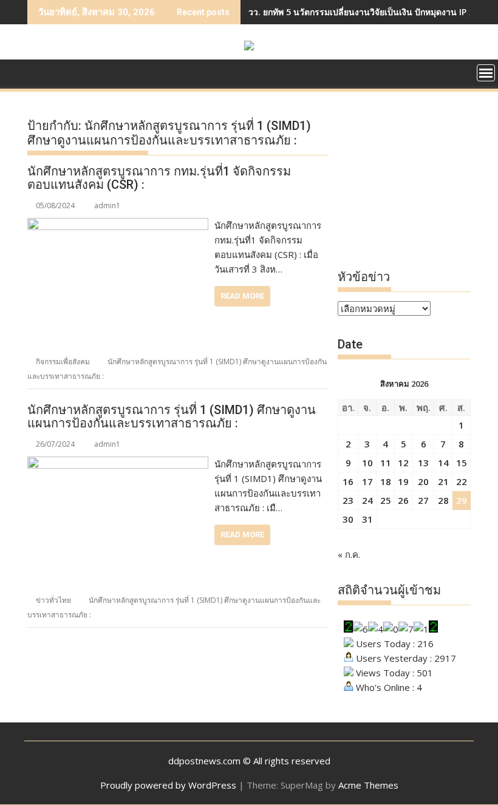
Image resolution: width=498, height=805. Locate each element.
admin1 (107, 205)
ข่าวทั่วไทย (53, 600)
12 (403, 463)
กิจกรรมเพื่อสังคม (63, 361)
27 (423, 500)
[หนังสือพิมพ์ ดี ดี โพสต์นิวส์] (39, 71)
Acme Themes (368, 785)
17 (367, 481)
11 (385, 463)
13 (423, 463)
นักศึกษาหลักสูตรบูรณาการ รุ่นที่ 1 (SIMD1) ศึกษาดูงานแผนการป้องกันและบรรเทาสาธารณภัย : (171, 416)
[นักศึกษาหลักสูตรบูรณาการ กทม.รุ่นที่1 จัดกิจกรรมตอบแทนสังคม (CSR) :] (117, 225)
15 (461, 463)
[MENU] (486, 72)
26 (403, 500)
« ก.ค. (349, 554)
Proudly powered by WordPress (168, 785)
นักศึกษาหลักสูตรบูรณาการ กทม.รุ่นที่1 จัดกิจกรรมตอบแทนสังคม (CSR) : (159, 178)
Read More (242, 296)
